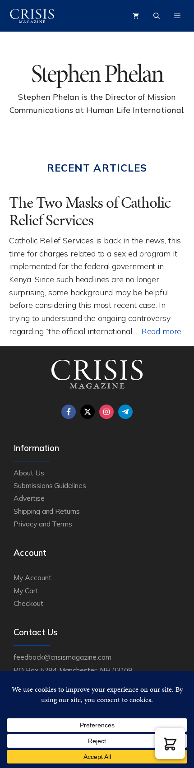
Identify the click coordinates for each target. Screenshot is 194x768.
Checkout (28, 603)
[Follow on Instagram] (106, 412)
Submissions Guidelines (50, 485)
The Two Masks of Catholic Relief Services (90, 211)
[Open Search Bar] (156, 16)
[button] (170, 743)
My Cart (26, 590)
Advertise (29, 498)
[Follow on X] (87, 412)
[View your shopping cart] (135, 16)
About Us (29, 472)
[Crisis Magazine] (32, 16)
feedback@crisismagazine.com (62, 656)
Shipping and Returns (47, 511)
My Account (32, 577)
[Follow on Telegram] (125, 412)
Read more (161, 331)
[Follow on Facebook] (68, 412)
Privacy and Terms (43, 523)
